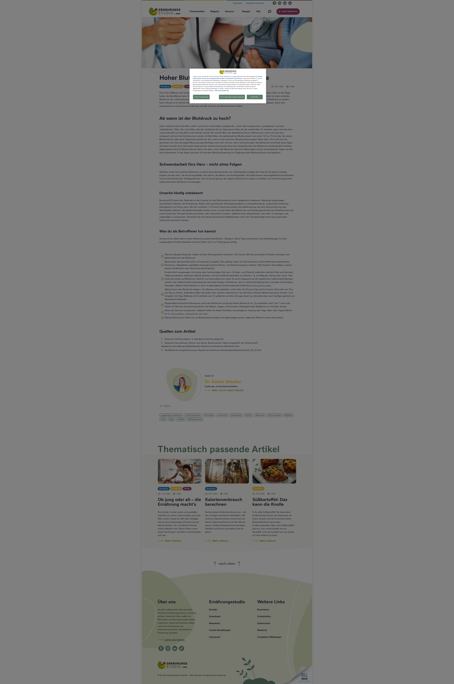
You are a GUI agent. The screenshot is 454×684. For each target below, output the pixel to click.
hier (233, 88)
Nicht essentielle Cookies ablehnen (232, 97)
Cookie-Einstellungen (201, 97)
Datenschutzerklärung (222, 90)
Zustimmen (254, 97)
